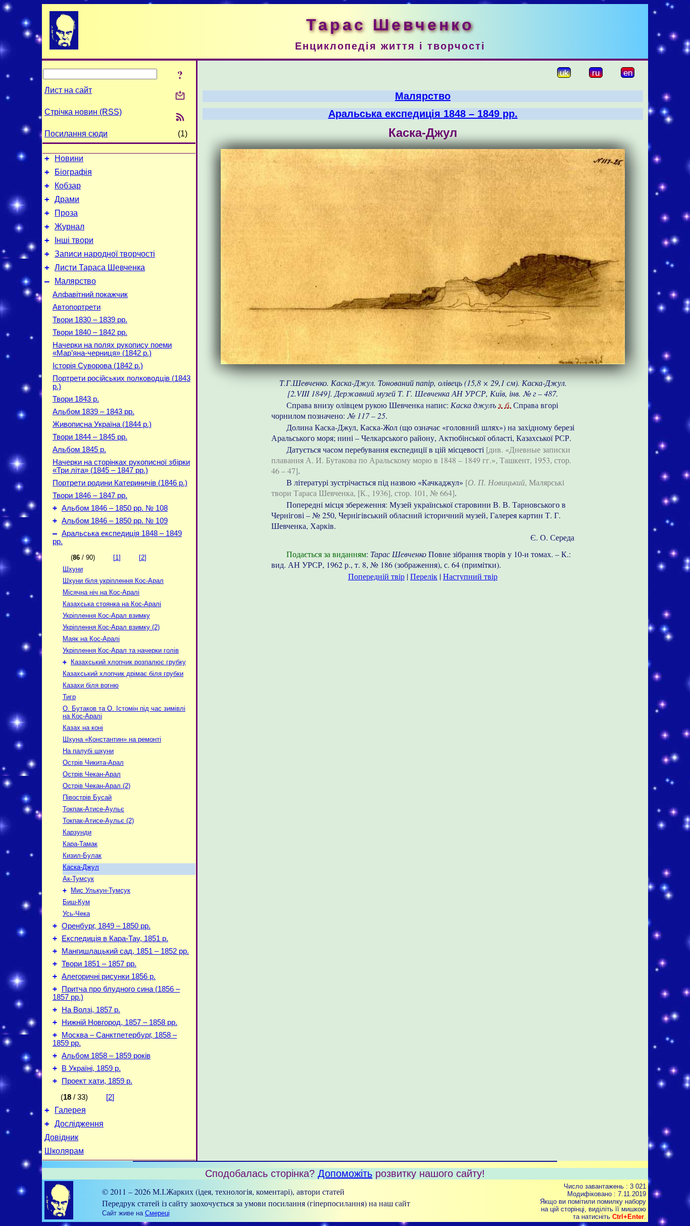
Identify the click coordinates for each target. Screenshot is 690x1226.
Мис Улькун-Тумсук (100, 890)
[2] (142, 557)
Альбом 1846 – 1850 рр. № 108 (115, 508)
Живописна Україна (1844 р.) (102, 424)
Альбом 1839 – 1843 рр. (93, 412)
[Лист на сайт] (180, 96)
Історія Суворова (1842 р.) (98, 366)
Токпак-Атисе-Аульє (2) (98, 820)
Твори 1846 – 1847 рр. (90, 496)
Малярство (75, 281)
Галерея (70, 1110)
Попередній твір (376, 576)
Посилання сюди (76, 133)
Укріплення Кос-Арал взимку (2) (111, 627)
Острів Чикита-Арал (93, 762)
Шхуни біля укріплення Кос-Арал (113, 580)
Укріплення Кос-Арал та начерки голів (121, 650)
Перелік (423, 576)
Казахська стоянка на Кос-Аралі (112, 604)
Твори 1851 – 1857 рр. (99, 964)
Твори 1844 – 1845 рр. (90, 437)
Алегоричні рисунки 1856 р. (109, 976)
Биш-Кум (76, 902)
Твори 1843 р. (76, 399)
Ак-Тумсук (78, 878)
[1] (117, 557)
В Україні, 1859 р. (91, 1068)
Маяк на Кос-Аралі (91, 639)
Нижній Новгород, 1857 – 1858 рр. (119, 1022)
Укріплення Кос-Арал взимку (106, 615)
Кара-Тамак (80, 844)
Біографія (73, 172)
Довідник (61, 1137)
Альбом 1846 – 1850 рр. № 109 (115, 521)
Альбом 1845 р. (79, 450)
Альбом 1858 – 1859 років (106, 1056)
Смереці (157, 1213)
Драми (67, 199)
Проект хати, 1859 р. (97, 1081)
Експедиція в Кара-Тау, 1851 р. (115, 939)
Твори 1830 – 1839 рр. (90, 320)
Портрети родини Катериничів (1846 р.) (120, 483)
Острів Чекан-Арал (92, 774)
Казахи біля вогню (91, 685)
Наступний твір (470, 576)
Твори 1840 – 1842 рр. (90, 332)
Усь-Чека (76, 913)
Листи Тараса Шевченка (100, 267)
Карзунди (77, 832)
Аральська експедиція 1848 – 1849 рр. (423, 113)
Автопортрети (77, 307)
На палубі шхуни (88, 751)
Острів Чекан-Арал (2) (96, 786)
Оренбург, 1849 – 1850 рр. (106, 926)
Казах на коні (83, 727)
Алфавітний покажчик (90, 294)
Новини (69, 158)
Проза (66, 213)
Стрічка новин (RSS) (83, 112)
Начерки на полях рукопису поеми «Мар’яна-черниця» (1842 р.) (112, 349)
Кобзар (68, 185)
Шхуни (73, 569)
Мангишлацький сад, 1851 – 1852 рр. (125, 951)
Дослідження (79, 1123)
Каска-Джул (81, 867)
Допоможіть (345, 1173)
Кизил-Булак (82, 855)
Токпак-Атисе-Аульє (93, 809)
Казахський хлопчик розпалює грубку (128, 662)
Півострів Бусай (87, 797)
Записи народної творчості (105, 254)
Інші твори (74, 240)
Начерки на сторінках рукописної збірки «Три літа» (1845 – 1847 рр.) (121, 466)
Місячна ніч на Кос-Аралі (101, 592)
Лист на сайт (68, 90)
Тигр (69, 697)
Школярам (64, 1151)
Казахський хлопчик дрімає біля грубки (123, 673)
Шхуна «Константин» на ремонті (112, 739)
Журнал (69, 226)
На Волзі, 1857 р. (91, 1010)
